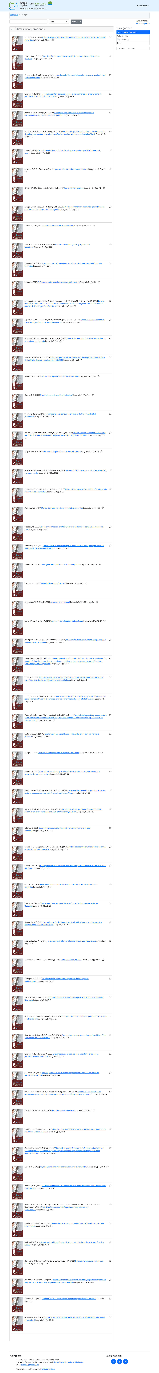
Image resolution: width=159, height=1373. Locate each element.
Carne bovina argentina (74, 188)
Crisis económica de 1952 (71, 960)
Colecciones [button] (142, 6)
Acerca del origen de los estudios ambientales (60, 376)
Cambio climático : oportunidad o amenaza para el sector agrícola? (69, 1298)
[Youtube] (125, 1361)
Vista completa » (143, 23)
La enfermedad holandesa (63, 1110)
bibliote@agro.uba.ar (30, 1365)
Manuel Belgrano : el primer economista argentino (62, 508)
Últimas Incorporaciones (127, 32)
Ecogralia (14, 14)
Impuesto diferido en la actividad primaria (71, 169)
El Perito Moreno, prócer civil (53, 583)
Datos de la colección (125, 48)
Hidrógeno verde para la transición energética (60, 564)
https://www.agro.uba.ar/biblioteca (68, 1362)
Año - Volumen (123, 39)
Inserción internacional (60, 602)
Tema (119, 43)
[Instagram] (119, 1361)
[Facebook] (113, 1361)
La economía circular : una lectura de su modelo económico (71, 941)
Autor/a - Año (122, 36)
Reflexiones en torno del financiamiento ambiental (58, 753)
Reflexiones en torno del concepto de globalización (59, 282)
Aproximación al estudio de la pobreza (67, 621)
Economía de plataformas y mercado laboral (62, 451)
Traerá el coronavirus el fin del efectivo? (56, 395)
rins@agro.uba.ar (48, 1369)
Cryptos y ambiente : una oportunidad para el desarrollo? (63, 1167)
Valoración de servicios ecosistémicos (57, 225)
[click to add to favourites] (110, 37)
